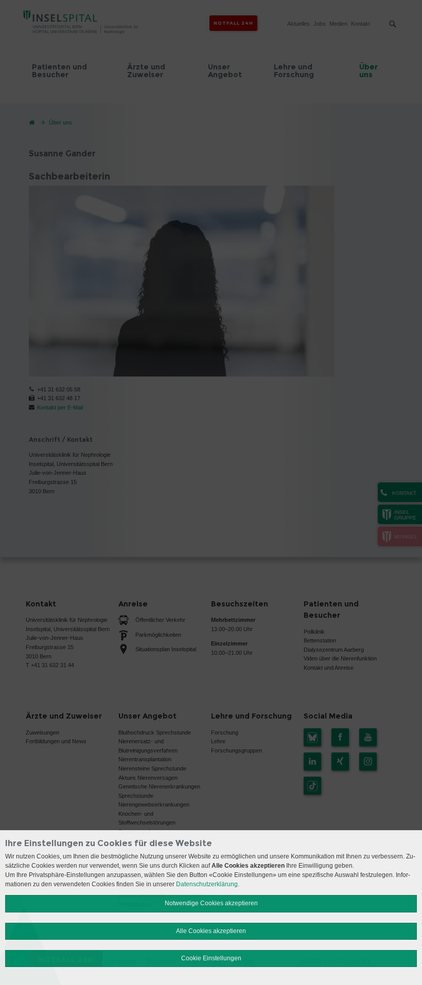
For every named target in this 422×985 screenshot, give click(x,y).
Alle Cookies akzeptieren (211, 931)
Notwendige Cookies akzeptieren (211, 903)
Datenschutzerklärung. (207, 884)
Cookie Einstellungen (211, 958)
